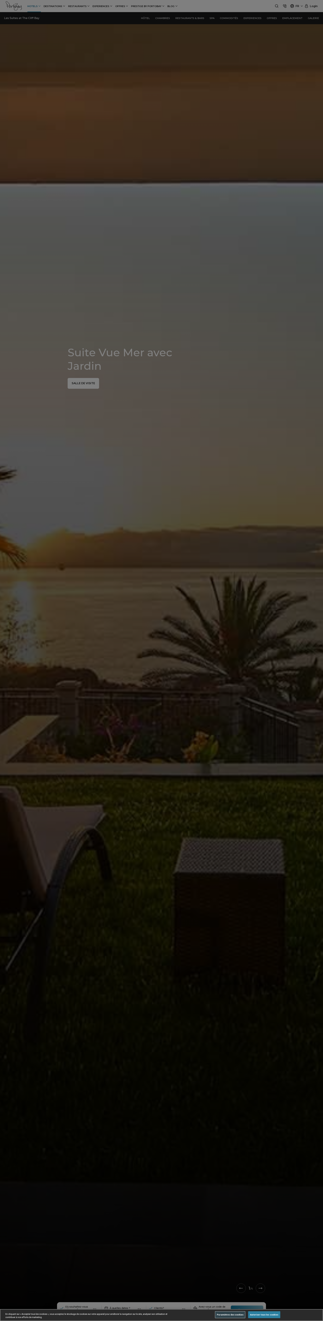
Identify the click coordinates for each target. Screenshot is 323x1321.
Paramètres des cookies (230, 1314)
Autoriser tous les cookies (264, 1314)
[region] (161, 1315)
